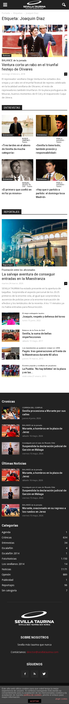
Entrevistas (8, 135)
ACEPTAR (34, 701)
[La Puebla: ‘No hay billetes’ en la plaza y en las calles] (10, 371)
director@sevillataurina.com (42, 652)
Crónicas (7, 537)
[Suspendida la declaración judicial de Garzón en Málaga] (10, 448)
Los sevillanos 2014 (13, 564)
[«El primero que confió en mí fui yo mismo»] (17, 170)
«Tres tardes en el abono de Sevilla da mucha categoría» (16, 149)
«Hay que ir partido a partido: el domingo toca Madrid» (50, 193)
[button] (64, 5)
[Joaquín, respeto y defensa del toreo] (10, 319)
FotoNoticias (9, 558)
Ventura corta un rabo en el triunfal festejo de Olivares (30, 67)
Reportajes (8, 265)
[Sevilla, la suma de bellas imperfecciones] (10, 335)
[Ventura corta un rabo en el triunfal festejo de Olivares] (34, 41)
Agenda (6, 532)
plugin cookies (61, 699)
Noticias (6, 55)
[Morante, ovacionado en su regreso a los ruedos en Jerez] (10, 510)
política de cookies (33, 695)
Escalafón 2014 (10, 553)
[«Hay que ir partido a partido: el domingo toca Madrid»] (51, 170)
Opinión (6, 574)
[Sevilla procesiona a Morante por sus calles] (10, 413)
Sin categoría (9, 590)
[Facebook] (24, 674)
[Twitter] (44, 674)
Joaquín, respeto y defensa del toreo (43, 316)
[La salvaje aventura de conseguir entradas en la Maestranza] (34, 242)
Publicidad (7, 579)
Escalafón (7, 548)
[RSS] (34, 674)
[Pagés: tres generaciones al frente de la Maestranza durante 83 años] (10, 353)
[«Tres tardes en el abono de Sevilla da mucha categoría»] (17, 125)
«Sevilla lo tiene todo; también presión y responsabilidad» (48, 149)
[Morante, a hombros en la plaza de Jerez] (10, 430)
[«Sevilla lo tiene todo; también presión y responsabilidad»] (51, 125)
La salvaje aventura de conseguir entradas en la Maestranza (28, 276)
